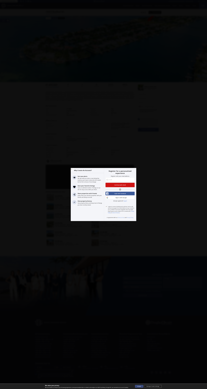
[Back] (72, 170)
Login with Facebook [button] (120, 193)
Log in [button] (125, 201)
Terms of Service (116, 212)
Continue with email (120, 185)
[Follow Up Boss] (106, 207)
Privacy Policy (130, 217)
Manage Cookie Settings (152, 386)
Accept (139, 386)
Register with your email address (120, 176)
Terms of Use (121, 217)
